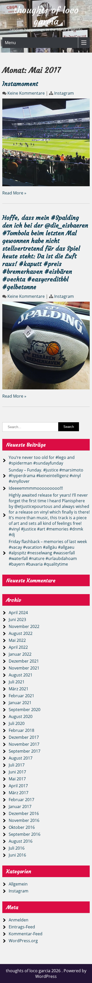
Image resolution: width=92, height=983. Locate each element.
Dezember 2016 (24, 813)
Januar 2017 (20, 806)
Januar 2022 (20, 654)
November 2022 (24, 626)
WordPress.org (23, 940)
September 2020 (24, 709)
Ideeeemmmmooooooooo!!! (36, 488)
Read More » (14, 193)
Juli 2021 (17, 682)
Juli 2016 (17, 848)
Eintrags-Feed (22, 927)
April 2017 (18, 786)
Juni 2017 (17, 772)
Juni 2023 (17, 619)
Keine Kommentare (26, 93)
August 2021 (20, 675)
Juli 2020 (17, 723)
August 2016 (20, 841)
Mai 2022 (17, 640)
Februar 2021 (21, 696)
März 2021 (18, 689)
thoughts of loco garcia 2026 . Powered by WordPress (46, 973)
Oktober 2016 (22, 827)
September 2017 (24, 751)
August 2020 (20, 716)
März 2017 (18, 792)
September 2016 (24, 834)
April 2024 (18, 612)
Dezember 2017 (24, 737)
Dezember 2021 (24, 661)
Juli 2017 (17, 765)
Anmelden (18, 920)
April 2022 (18, 647)
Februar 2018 (21, 730)
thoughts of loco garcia (46, 16)
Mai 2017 (17, 779)
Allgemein (18, 884)
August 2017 (20, 758)
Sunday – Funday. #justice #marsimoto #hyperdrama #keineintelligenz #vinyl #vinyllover (46, 475)
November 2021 (24, 668)
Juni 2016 (17, 855)
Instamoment (20, 84)
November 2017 (24, 744)
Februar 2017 (21, 799)
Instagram (64, 93)
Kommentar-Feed (25, 934)
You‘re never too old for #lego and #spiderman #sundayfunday (42, 460)
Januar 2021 (20, 702)
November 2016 (24, 820)
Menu (10, 42)
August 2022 (20, 633)
